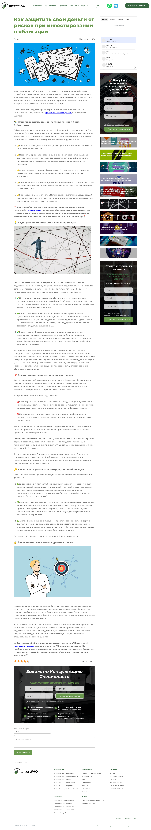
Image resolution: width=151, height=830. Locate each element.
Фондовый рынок (116, 783)
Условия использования (24, 826)
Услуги (83, 6)
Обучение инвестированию (93, 800)
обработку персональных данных (54, 702)
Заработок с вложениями (64, 800)
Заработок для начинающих (65, 807)
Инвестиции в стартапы (63, 786)
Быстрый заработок (61, 813)
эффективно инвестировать (58, 113)
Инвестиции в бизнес (62, 779)
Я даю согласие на (47, 702)
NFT (83, 779)
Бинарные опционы (117, 789)
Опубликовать (23, 753)
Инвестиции (38, 6)
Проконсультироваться (70, 696)
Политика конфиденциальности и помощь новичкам (117, 826)
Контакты (127, 818)
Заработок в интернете (63, 804)
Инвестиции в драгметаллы (65, 783)
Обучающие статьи (117, 786)
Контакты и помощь (24, 646)
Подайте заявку (35, 210)
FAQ (135, 818)
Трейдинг (63, 6)
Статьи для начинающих (91, 773)
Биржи (84, 792)
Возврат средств (88, 804)
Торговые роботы (116, 776)
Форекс (113, 773)
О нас (118, 818)
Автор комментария (21, 729)
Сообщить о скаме (137, 6)
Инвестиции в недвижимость (65, 773)
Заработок (74, 6)
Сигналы (113, 779)
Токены (85, 786)
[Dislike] (91, 661)
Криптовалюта (51, 6)
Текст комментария (21, 736)
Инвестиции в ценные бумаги (66, 776)
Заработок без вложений (64, 810)
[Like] (83, 661)
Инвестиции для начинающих (66, 789)
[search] (98, 6)
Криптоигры (87, 776)
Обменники (86, 783)
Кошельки (86, 789)
